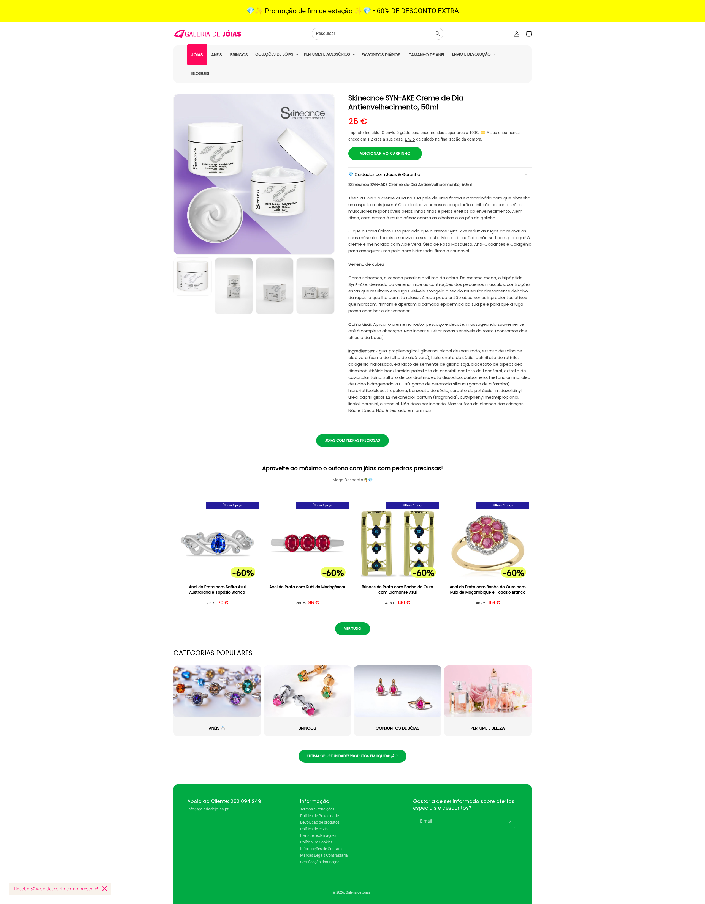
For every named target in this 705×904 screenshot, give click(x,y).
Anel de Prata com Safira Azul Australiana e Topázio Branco (217, 589)
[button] (276, 54)
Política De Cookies (316, 842)
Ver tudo (352, 628)
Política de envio (314, 829)
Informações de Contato (321, 849)
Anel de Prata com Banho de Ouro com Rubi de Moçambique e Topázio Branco (488, 589)
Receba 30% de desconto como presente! (56, 888)
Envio (410, 139)
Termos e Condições (317, 809)
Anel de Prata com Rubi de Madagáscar (307, 587)
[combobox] (377, 34)
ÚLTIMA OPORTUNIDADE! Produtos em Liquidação (352, 755)
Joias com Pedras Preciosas (352, 440)
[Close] (104, 888)
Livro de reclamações (318, 835)
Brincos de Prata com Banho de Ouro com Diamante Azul (397, 589)
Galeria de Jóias (359, 892)
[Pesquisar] (437, 34)
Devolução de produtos (320, 822)
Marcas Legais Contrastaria (324, 855)
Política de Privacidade (319, 815)
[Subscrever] (509, 821)
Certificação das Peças (319, 862)
